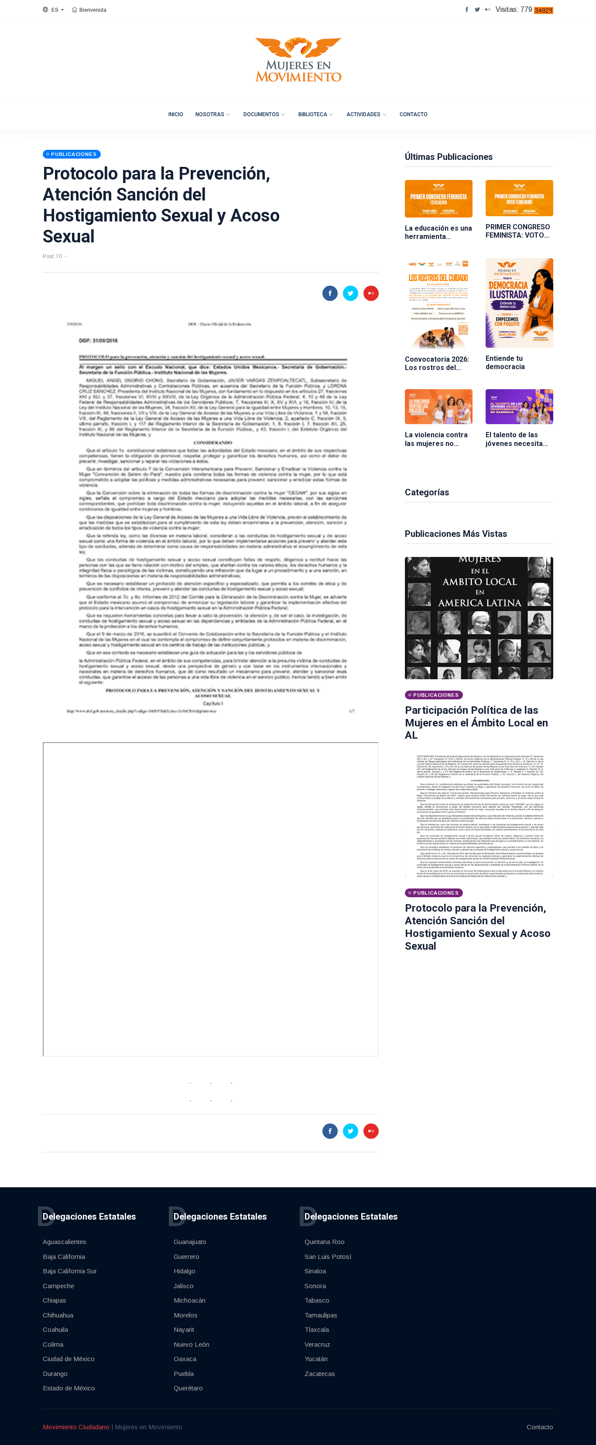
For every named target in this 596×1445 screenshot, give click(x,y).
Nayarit (184, 1329)
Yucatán (316, 1358)
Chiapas (54, 1300)
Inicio (175, 114)
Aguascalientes (64, 1241)
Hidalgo (184, 1271)
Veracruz (317, 1344)
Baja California (64, 1256)
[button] (53, 10)
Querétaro (188, 1388)
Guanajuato (190, 1241)
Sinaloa (315, 1271)
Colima (53, 1344)
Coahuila (55, 1329)
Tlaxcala (317, 1329)
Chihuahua (58, 1315)
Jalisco (184, 1285)
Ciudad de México (69, 1358)
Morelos (186, 1315)
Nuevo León (191, 1344)
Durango (55, 1373)
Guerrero (186, 1256)
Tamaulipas (321, 1315)
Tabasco (317, 1300)
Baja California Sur (70, 1271)
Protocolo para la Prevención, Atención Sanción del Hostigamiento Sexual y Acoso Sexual (478, 927)
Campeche (58, 1285)
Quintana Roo (325, 1241)
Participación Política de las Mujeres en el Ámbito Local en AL (476, 723)
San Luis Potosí (328, 1256)
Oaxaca (185, 1358)
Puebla (184, 1373)
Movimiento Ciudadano (76, 1427)
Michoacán (190, 1300)
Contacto (414, 114)
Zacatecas (320, 1373)
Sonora (315, 1285)
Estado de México (69, 1388)
